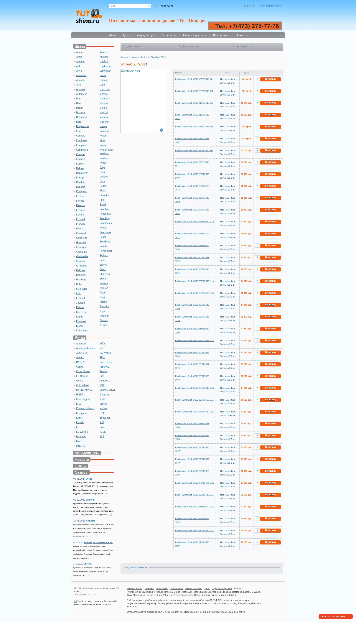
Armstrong (81, 75)
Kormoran (81, 330)
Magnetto (81, 436)
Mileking (104, 121)
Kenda (79, 316)
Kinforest (81, 321)
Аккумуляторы (87, 453)
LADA (79, 417)
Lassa (103, 75)
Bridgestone (82, 126)
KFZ (78, 403)
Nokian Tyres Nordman (107, 151)
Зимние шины (176, 589)
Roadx (103, 237)
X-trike (103, 408)
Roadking (105, 218)
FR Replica (82, 376)
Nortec (103, 162)
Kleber (79, 326)
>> (107, 494)
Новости (82, 459)
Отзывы (81, 472)
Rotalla (103, 246)
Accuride (81, 343)
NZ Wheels (105, 352)
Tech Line (105, 394)
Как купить (149, 589)
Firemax (80, 205)
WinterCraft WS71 (158, 57)
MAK (79, 441)
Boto (78, 121)
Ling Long (105, 89)
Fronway (80, 224)
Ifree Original (83, 399)
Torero (103, 297)
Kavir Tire (81, 312)
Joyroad (80, 302)
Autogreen (81, 94)
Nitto (102, 140)
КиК (102, 422)
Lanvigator (105, 70)
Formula (80, 210)
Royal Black (106, 250)
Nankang (104, 131)
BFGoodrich (82, 117)
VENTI (103, 403)
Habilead (80, 270)
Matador (104, 103)
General (80, 228)
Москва (169, 592)
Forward (80, 219)
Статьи (81, 466)
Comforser (81, 140)
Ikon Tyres (82, 288)
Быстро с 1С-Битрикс (333, 616)
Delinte (80, 163)
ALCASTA (81, 352)
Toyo (102, 311)
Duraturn (80, 182)
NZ (101, 348)
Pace (102, 181)
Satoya (103, 264)
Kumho (103, 52)
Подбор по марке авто (222, 589)
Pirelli (103, 190)
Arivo (79, 70)
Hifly (78, 284)
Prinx (102, 199)
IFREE (79, 394)
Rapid (103, 204)
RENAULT (105, 366)
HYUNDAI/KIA (84, 390)
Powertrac (105, 195)
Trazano (104, 320)
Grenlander (82, 256)
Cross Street (83, 371)
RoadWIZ (105, 380)
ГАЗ (102, 413)
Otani (102, 172)
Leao (102, 84)
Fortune (80, 214)
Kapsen (80, 307)
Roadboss (105, 209)
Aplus (79, 66)
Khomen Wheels (85, 408)
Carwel (79, 366)
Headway (81, 279)
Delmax (80, 168)
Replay (103, 371)
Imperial (80, 298)
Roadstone (105, 232)
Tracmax (104, 315)
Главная (124, 57)
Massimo (104, 98)
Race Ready (106, 362)
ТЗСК (103, 431)
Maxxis (103, 107)
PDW (102, 357)
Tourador (104, 306)
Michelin (104, 117)
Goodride (81, 242)
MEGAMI (81, 445)
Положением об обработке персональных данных (211, 612)
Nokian (103, 145)
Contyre (80, 154)
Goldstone (81, 237)
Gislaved (81, 233)
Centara (80, 135)
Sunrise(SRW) (107, 390)
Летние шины (162, 589)
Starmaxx (105, 274)
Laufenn (104, 80)
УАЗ (102, 436)
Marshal (104, 94)
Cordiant (80, 159)
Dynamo (80, 186)
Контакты (238, 588)
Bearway (80, 112)
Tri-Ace (103, 325)
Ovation (104, 176)
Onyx (102, 167)
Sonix (103, 269)
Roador (103, 227)
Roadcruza (105, 213)
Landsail (104, 61)
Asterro (80, 357)
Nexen (103, 135)
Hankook (81, 275)
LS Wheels (82, 431)
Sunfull (103, 278)
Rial (102, 376)
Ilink (78, 293)
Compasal (81, 145)
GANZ (79, 380)
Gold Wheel (82, 385)
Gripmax (80, 261)
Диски (80, 338)
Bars (78, 103)
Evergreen (81, 191)
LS (77, 427)
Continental (82, 149)
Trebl (102, 399)
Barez (79, 98)
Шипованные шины (193, 589)
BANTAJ (80, 362)
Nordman (104, 158)
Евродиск (105, 417)
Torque (103, 301)
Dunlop (80, 177)
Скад (102, 427)
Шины (80, 46)
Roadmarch (106, 223)
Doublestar (82, 173)
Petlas (103, 186)
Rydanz (104, 255)
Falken (79, 196)
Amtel (79, 56)
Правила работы (134, 589)
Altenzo (80, 52)
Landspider (105, 66)
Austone (80, 89)
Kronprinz (81, 413)
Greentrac (81, 251)
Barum (79, 107)
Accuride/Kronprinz (86, 348)
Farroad (80, 200)
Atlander (80, 80)
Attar (78, 84)
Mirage (103, 126)
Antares (80, 61)
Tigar (102, 292)
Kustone (104, 56)
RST (102, 385)
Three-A (104, 288)
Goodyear (81, 247)
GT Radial (81, 265)
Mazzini (104, 112)
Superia (104, 283)
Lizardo (80, 422)
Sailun (103, 260)
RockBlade (105, 241)
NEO (102, 343)
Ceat (78, 131)
